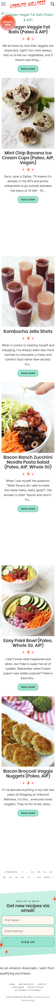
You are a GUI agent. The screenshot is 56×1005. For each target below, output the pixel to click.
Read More (26, 70)
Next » (48, 877)
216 (39, 877)
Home (12, 984)
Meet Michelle (26, 984)
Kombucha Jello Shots (28, 331)
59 (16, 877)
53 (32, 872)
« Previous (11, 872)
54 (38, 872)
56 (51, 872)
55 (45, 872)
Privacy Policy (36, 987)
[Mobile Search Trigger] (52, 4)
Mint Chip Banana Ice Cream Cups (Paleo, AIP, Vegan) (28, 158)
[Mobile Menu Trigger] (3, 4)
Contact (42, 984)
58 (10, 877)
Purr (32, 1000)
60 (23, 877)
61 (29, 877)
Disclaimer (18, 987)
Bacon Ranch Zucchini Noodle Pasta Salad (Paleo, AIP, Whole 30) (28, 462)
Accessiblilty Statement (28, 990)
